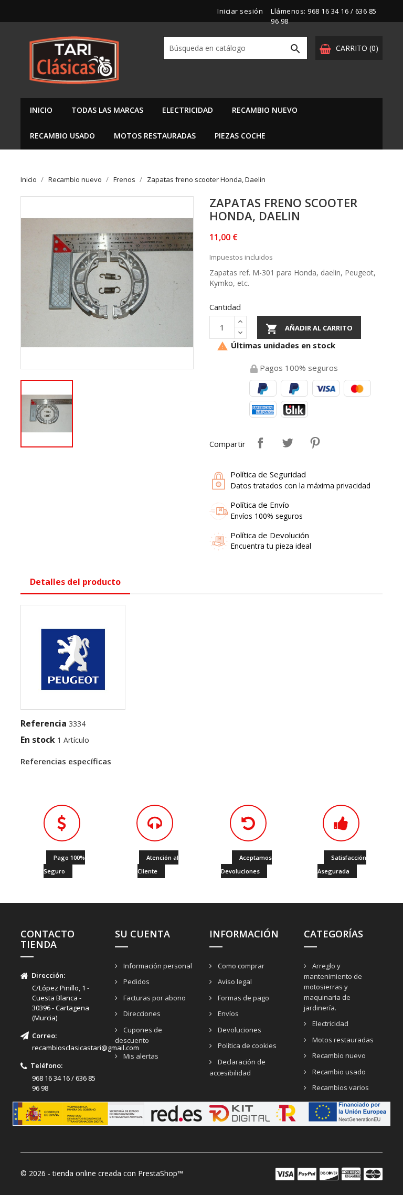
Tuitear (287, 442)
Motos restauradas (155, 136)
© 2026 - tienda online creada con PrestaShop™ (101, 1173)
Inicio (41, 110)
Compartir (260, 442)
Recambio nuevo (265, 110)
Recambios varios (340, 1087)
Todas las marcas (107, 110)
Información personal (157, 965)
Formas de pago (242, 997)
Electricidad (187, 110)
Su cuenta (142, 933)
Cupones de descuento (138, 1035)
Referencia (43, 723)
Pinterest (314, 442)
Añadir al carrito (309, 329)
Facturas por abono (154, 997)
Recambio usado (62, 136)
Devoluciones (238, 1029)
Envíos (227, 1013)
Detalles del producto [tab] (75, 582)
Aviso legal (234, 981)
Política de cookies (246, 1045)
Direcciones (141, 1013)
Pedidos (136, 981)
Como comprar (240, 965)
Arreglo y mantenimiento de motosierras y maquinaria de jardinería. (333, 987)
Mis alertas (140, 1056)
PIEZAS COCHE (240, 136)
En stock (37, 739)
